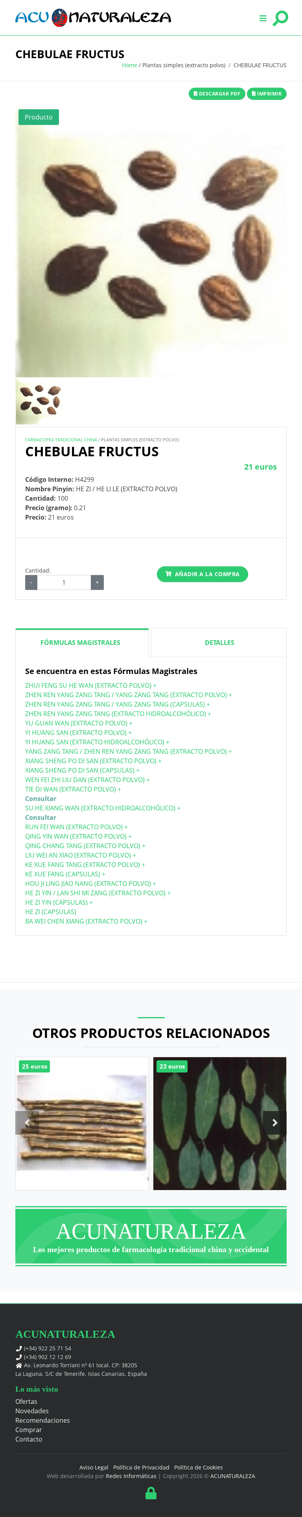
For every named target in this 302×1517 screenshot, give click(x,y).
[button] (263, 17)
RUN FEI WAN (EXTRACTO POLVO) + (76, 827)
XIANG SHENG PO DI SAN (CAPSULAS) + (82, 770)
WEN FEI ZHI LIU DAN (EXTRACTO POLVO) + (87, 779)
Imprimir (269, 93)
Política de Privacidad (141, 1467)
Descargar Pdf (218, 93)
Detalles (219, 642)
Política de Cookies (198, 1467)
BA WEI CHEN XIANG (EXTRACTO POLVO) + (86, 921)
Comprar (28, 1429)
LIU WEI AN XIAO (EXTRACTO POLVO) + (80, 855)
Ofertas (26, 1401)
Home (129, 65)
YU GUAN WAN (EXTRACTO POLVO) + (79, 723)
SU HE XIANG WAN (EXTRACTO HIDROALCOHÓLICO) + (102, 808)
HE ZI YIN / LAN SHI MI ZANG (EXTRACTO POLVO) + (98, 893)
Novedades (32, 1411)
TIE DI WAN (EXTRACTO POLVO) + (73, 789)
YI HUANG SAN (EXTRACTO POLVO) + (78, 732)
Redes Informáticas (131, 1476)
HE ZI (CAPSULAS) (50, 911)
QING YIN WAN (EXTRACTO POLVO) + (78, 836)
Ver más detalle (82, 1139)
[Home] (93, 18)
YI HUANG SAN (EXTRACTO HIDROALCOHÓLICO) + (97, 742)
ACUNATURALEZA (232, 1476)
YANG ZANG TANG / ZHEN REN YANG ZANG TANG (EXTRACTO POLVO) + (128, 751)
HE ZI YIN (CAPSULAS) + (59, 902)
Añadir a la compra (207, 574)
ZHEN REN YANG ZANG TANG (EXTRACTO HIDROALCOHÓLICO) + (118, 713)
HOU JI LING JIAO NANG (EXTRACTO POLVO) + (90, 883)
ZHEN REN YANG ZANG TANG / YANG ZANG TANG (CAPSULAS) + (117, 704)
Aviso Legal (94, 1467)
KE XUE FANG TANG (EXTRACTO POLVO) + (85, 864)
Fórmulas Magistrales (80, 642)
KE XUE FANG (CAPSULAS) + (65, 874)
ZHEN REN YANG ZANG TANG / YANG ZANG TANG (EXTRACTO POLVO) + (128, 695)
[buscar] (279, 17)
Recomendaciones (42, 1420)
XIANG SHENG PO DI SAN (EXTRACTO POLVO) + (93, 761)
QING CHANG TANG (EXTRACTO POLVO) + (85, 845)
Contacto (28, 1439)
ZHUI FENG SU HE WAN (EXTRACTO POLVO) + (91, 685)
